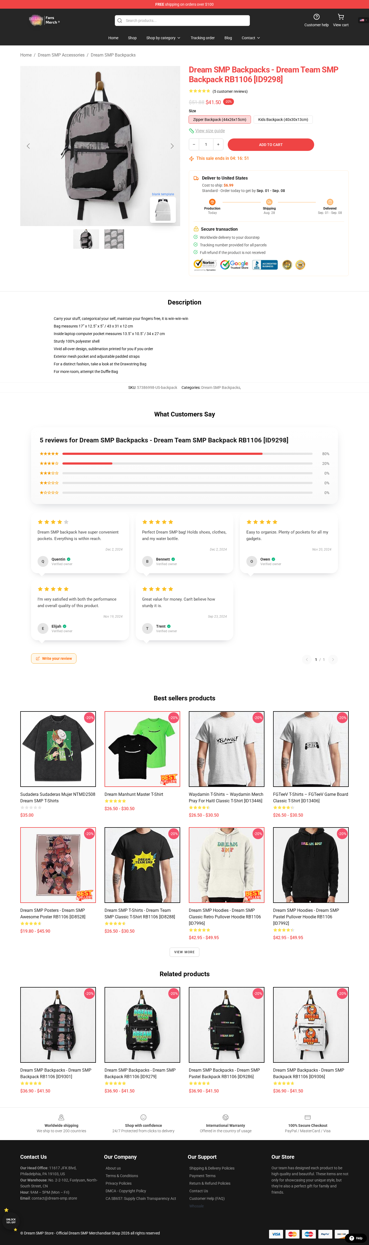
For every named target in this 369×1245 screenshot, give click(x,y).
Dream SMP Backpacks (113, 55)
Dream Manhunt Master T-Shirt (134, 794)
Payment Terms (202, 1176)
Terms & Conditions (122, 1176)
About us (113, 1168)
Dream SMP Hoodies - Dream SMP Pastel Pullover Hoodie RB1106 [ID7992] (306, 917)
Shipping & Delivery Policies (211, 1168)
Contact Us (198, 1191)
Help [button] (359, 1238)
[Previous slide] (28, 146)
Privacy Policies (119, 1183)
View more (184, 952)
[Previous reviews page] (307, 659)
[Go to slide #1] (86, 239)
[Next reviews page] (333, 659)
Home (26, 55)
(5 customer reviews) (230, 91)
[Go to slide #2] (114, 239)
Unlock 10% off (11, 1221)
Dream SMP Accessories (61, 55)
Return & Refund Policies (209, 1183)
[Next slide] (171, 146)
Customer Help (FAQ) (207, 1198)
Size (192, 111)
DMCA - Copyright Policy (126, 1191)
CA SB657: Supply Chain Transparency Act (141, 1198)
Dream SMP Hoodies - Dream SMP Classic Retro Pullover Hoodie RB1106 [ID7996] (225, 917)
